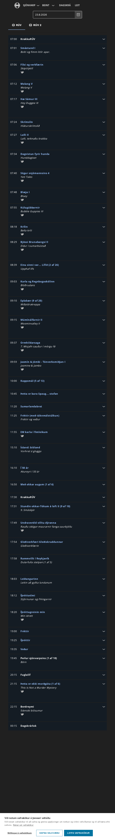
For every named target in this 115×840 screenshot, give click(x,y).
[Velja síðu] (38, 5)
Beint (45, 5)
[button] (57, 39)
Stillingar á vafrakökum (19, 833)
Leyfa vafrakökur (78, 833)
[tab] (16, 25)
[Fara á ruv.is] (17, 5)
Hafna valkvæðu (49, 833)
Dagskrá (65, 5)
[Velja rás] (53, 5)
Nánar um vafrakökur (23, 825)
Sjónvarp (29, 5)
